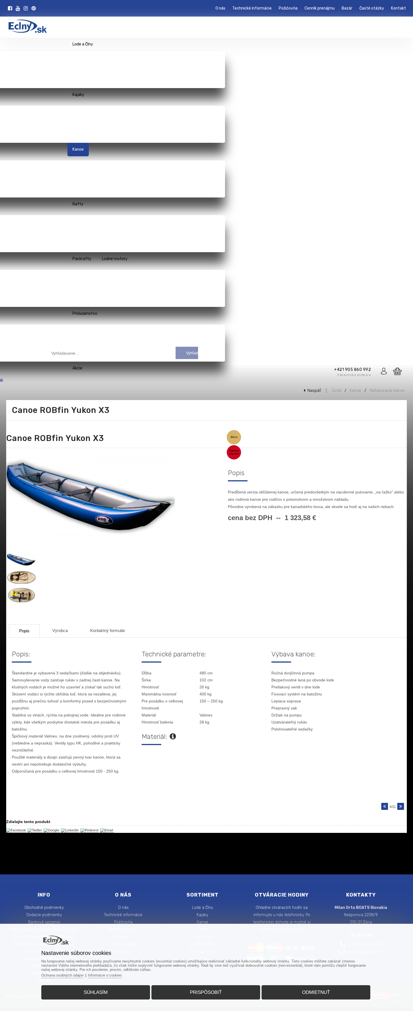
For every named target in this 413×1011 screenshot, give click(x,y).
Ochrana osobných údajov (62, 975)
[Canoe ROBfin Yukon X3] (93, 540)
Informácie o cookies (105, 975)
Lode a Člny (202, 907)
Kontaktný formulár (107, 630)
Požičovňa (123, 922)
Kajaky (202, 915)
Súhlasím (96, 992)
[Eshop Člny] (24, 31)
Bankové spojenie (44, 922)
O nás (123, 907)
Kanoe (355, 390)
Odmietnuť (316, 992)
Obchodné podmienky (44, 907)
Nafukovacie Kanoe (387, 390)
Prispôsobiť (206, 992)
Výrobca (60, 630)
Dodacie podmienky (44, 915)
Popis (24, 630)
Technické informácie (123, 915)
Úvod (336, 390)
